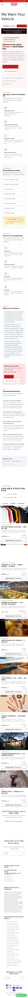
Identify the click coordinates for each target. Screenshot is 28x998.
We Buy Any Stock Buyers (13, 954)
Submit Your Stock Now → (14, 821)
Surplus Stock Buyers (12, 921)
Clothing (12, 503)
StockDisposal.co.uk (9, 879)
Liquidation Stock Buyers (13, 929)
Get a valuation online (10, 71)
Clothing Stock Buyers (12, 945)
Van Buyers (10, 951)
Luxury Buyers (10, 935)
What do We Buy (11, 931)
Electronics (21, 503)
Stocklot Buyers (11, 956)
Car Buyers (10, 948)
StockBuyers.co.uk (8, 877)
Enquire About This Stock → (14, 540)
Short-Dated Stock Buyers (13, 927)
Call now (9, 376)
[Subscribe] (23, 853)
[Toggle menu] (2, 4)
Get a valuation (21, 25)
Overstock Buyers (11, 934)
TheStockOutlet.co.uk (9, 881)
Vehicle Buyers (10, 946)
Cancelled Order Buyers (13, 924)
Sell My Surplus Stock (12, 963)
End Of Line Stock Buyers (13, 941)
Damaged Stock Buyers (12, 940)
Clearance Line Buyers (12, 937)
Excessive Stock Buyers (13, 923)
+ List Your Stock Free (10, 497)
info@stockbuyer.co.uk (16, 461)
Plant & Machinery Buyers (13, 949)
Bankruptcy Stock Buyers (13, 932)
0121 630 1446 (6, 461)
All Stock (5, 503)
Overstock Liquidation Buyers (14, 962)
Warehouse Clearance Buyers (14, 960)
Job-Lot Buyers (10, 957)
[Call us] (25, 4)
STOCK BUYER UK (13, 992)
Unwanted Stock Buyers (13, 938)
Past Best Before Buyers (13, 959)
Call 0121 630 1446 (22, 1)
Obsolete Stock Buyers (12, 926)
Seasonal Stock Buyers (12, 943)
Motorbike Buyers (11, 952)
